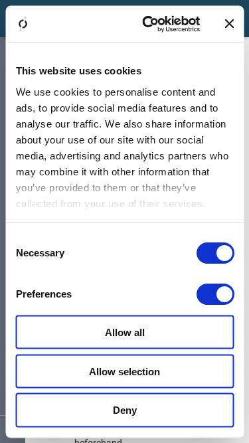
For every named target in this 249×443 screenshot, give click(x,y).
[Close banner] (229, 24)
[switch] (215, 294)
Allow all (125, 331)
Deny (125, 410)
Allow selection (124, 371)
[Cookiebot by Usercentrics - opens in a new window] (148, 24)
